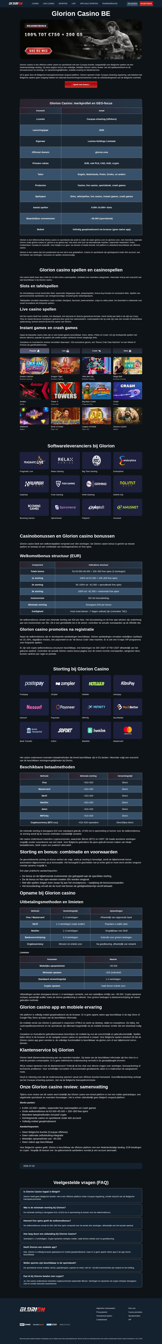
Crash (94, 351)
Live (64, 351)
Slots (126, 351)
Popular (33, 351)
